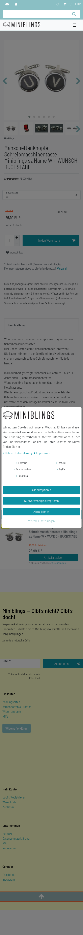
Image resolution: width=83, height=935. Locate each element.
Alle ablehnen (41, 511)
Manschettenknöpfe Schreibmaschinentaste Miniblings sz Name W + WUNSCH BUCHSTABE (53, 531)
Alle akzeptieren (41, 490)
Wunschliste (16, 252)
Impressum (9, 848)
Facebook (8, 874)
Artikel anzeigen (53, 557)
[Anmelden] (16, 4)
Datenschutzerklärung (15, 838)
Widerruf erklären (16, 728)
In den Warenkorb (49, 240)
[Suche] (74, 14)
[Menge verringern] (17, 243)
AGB (4, 843)
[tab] (41, 325)
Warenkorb (9, 802)
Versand (61, 268)
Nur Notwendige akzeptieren (41, 501)
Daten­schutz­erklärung (18, 453)
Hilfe (5, 716)
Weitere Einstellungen (41, 521)
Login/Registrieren (14, 797)
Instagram (8, 879)
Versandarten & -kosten (16, 706)
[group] (14, 537)
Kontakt (7, 833)
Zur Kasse (8, 807)
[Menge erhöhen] (17, 237)
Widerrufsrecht (11, 711)
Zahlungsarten (11, 702)
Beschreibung (17, 325)
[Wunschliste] (57, 4)
